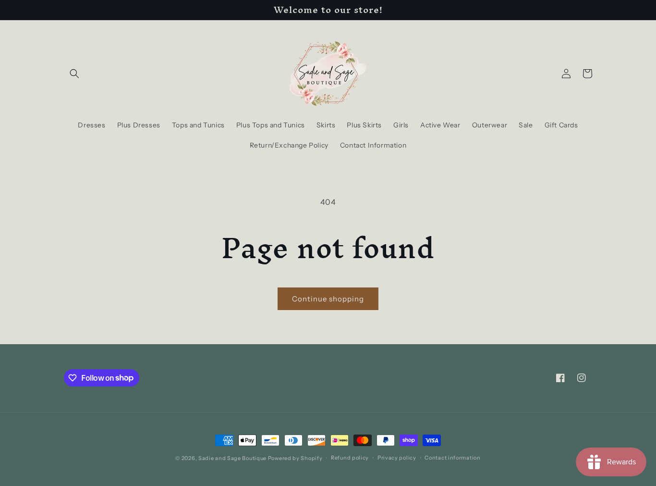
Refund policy (350, 457)
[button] (74, 73)
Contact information (452, 457)
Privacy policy (396, 457)
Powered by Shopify (295, 458)
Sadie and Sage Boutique (232, 458)
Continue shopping (328, 298)
